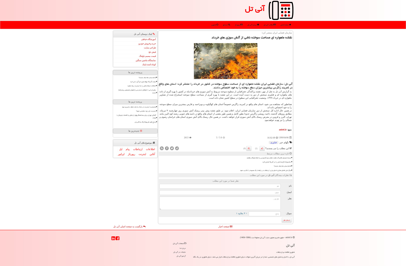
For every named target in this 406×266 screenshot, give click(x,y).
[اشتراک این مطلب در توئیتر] (172, 148)
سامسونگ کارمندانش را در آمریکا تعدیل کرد (276, 162)
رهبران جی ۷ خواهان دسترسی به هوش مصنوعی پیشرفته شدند (137, 91)
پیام (128, 149)
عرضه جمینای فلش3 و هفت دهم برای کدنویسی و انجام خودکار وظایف (269, 157)
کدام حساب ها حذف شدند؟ (282, 166)
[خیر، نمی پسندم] (248, 148)
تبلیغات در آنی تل (179, 252)
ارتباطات (137, 149)
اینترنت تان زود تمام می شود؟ (146, 111)
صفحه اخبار (224, 226)
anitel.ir (283, 129)
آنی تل (255, 8)
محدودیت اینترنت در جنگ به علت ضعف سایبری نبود (139, 106)
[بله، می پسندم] (262, 148)
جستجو (225, 24)
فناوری (213, 24)
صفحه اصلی (285, 24)
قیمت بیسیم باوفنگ (147, 56)
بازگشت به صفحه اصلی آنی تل (128, 226)
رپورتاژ (237, 24)
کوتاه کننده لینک (149, 64)
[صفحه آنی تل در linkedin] (113, 239)
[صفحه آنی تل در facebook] (117, 239)
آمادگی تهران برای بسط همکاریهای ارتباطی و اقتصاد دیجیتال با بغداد (136, 116)
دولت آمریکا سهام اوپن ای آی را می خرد (143, 81)
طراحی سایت (150, 47)
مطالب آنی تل (268, 24)
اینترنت (142, 154)
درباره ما (183, 248)
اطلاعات (150, 149)
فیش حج (152, 52)
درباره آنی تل (252, 24)
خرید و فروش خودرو (147, 43)
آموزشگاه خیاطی (148, 39)
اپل (120, 149)
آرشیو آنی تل (181, 256)
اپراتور (121, 154)
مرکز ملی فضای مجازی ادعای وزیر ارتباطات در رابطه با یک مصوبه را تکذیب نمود (265, 170)
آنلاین (152, 154)
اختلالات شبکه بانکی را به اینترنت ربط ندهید (142, 85)
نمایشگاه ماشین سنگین (146, 60)
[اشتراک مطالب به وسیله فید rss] (162, 148)
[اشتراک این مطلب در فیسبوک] (167, 148)
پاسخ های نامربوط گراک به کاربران (145, 122)
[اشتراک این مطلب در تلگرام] (177, 148)
